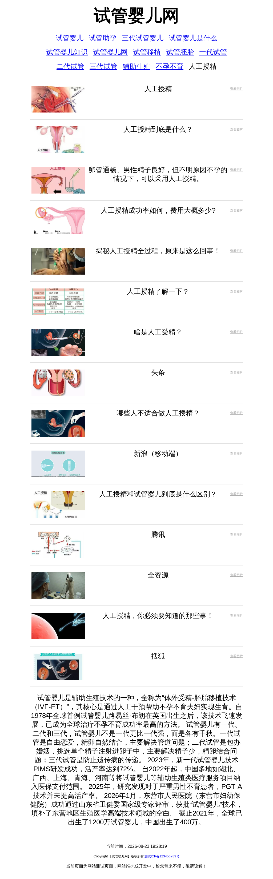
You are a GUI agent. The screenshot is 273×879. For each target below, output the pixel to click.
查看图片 (236, 89)
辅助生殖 (136, 66)
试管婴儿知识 (67, 52)
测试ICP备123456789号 (161, 856)
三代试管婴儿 (142, 38)
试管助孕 (103, 38)
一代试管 (213, 52)
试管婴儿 (69, 38)
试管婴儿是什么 (193, 38)
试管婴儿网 (136, 15)
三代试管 (103, 66)
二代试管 (70, 66)
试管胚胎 (180, 52)
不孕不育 (169, 66)
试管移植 (147, 52)
